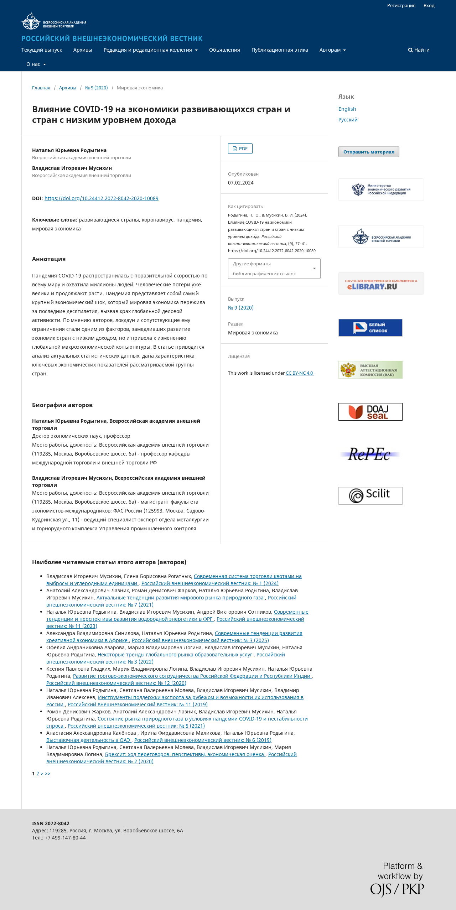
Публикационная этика (280, 49)
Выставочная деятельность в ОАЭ (88, 740)
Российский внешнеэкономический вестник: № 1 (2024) (210, 583)
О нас (34, 64)
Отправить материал (368, 152)
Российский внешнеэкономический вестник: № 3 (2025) (200, 640)
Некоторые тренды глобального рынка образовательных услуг (176, 654)
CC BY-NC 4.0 (300, 373)
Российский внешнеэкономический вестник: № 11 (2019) (138, 704)
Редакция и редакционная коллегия (148, 49)
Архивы (82, 49)
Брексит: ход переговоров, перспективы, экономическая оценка (185, 754)
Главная (41, 87)
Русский (348, 119)
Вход (429, 5)
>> (48, 773)
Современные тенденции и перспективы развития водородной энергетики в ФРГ (177, 615)
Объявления (224, 49)
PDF (243, 148)
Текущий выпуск (41, 49)
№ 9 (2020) (96, 87)
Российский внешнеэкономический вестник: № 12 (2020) (116, 683)
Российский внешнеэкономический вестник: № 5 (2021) (136, 725)
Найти (421, 49)
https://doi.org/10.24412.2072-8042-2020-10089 (102, 198)
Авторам (331, 49)
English (347, 108)
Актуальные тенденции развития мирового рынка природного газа (181, 597)
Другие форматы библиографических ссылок (264, 268)
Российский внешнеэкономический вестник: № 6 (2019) (202, 740)
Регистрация (401, 5)
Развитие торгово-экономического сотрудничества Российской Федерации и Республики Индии (192, 675)
